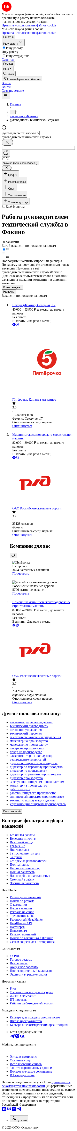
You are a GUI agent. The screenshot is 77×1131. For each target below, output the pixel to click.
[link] (9, 73)
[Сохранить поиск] (6, 153)
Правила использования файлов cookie (29, 32)
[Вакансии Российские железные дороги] (42, 483)
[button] (6, 83)
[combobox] (21, 133)
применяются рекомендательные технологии (36, 1084)
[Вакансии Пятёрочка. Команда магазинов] (42, 362)
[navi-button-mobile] (6, 96)
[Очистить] (7, 142)
